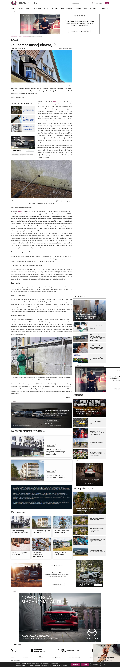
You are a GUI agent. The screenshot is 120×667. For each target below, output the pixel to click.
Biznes (20, 8)
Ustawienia (96, 664)
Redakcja (40, 657)
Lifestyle (37, 8)
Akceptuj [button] (75, 664)
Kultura (55, 8)
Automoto (94, 8)
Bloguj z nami (56, 657)
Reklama (25, 657)
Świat (28, 8)
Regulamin (92, 657)
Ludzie (78, 8)
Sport (46, 8)
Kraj (12, 8)
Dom (85, 8)
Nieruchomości (25, 36)
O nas (12, 657)
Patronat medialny (74, 657)
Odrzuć (85, 664)
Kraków (105, 8)
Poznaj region (66, 8)
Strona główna (14, 36)
